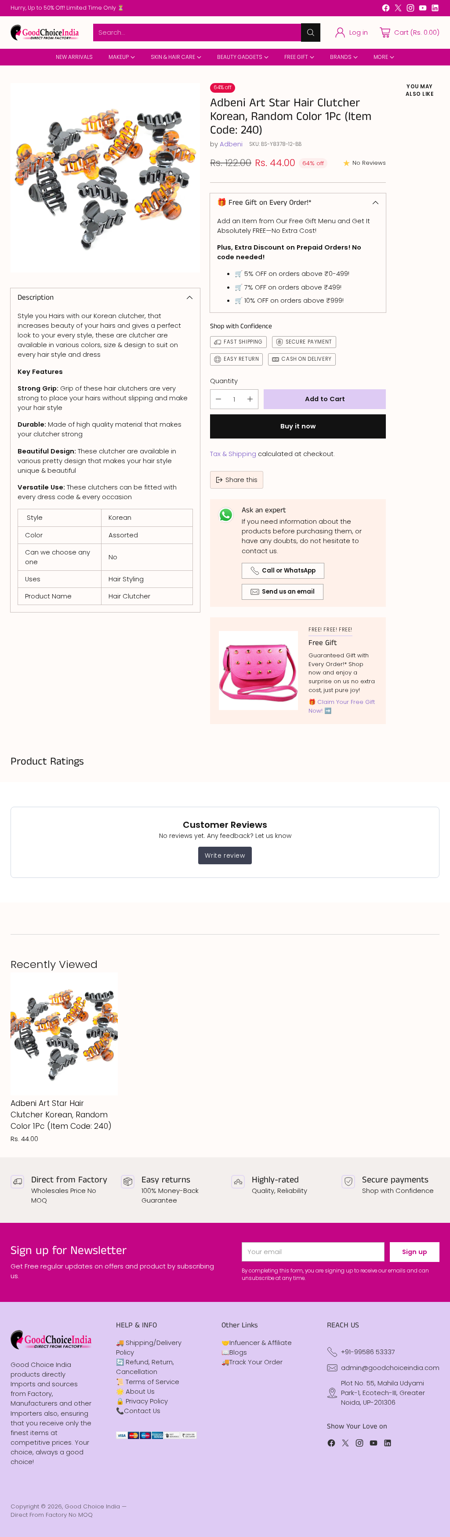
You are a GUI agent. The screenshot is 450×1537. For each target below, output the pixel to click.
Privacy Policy (147, 1401)
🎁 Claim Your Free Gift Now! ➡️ (341, 706)
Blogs (238, 1352)
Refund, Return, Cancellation (145, 1366)
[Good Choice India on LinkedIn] (435, 9)
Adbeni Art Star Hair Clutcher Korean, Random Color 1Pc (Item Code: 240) (61, 1114)
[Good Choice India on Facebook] (385, 9)
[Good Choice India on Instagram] (410, 9)
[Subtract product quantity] (218, 399)
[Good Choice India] (45, 33)
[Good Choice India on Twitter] (398, 9)
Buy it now (298, 426)
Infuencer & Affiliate (260, 1342)
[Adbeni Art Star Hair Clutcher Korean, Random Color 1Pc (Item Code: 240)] (105, 177)
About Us (140, 1391)
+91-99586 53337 (368, 1351)
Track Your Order (256, 1362)
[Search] (310, 32)
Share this (241, 479)
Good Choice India (92, 1506)
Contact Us (142, 1410)
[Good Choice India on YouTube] (422, 9)
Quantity (224, 380)
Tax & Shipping (233, 453)
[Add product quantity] (250, 399)
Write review (225, 855)
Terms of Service (152, 1381)
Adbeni (231, 144)
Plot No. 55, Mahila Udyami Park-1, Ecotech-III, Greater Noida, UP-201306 (383, 1392)
